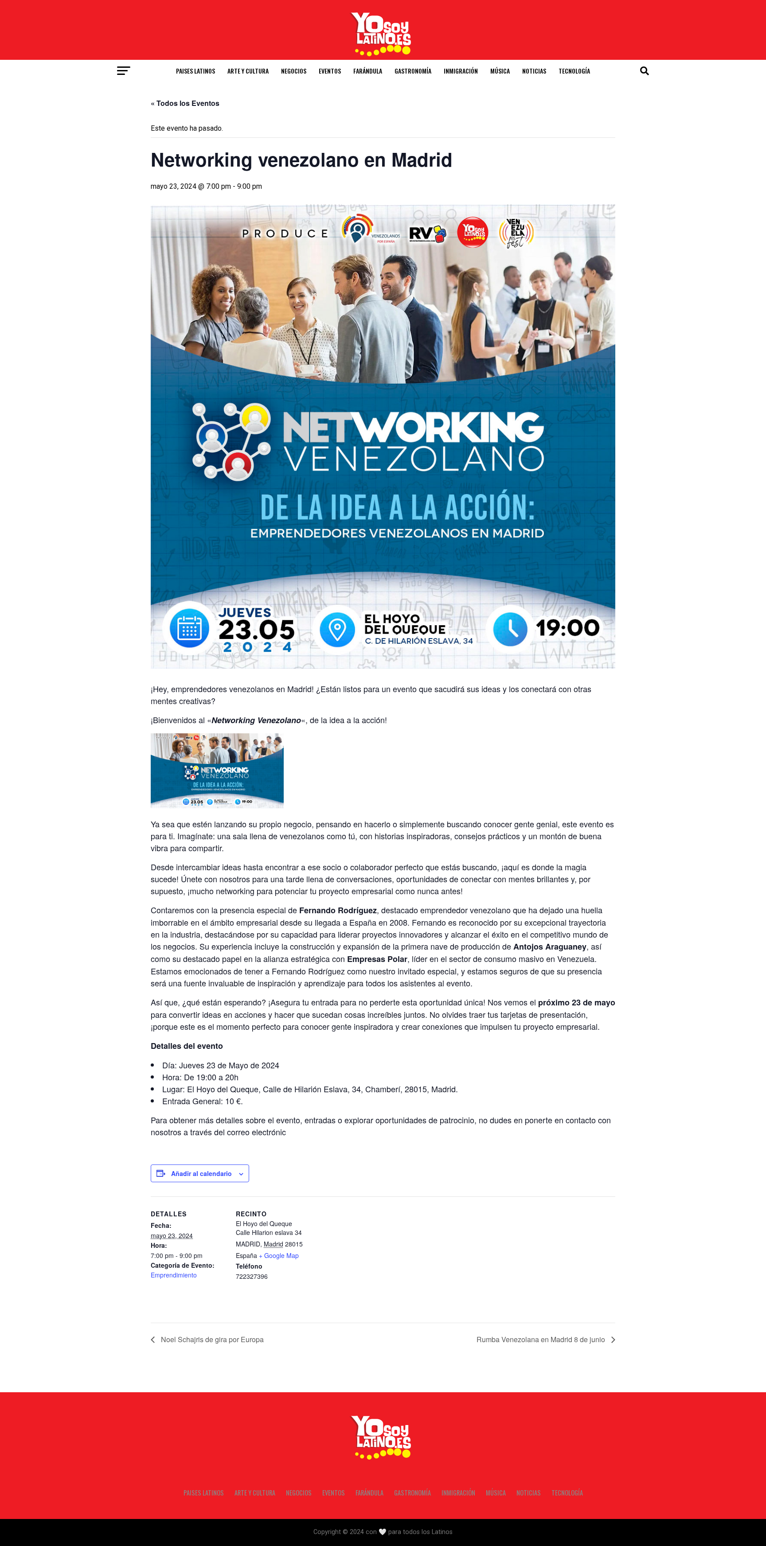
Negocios (293, 70)
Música (500, 70)
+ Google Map (279, 1255)
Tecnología (574, 70)
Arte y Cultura (248, 70)
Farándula (367, 70)
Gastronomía (413, 70)
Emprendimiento (174, 1274)
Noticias (534, 70)
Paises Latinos (195, 70)
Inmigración (461, 70)
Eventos (330, 70)
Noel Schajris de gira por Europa (211, 1339)
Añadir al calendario (201, 1173)
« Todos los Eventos (185, 103)
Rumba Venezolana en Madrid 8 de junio (542, 1339)
